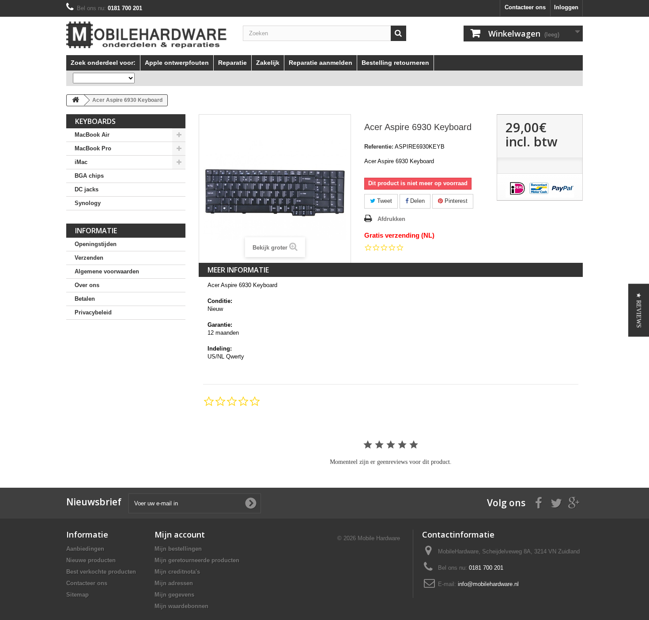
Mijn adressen (174, 583)
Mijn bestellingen (178, 548)
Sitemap (77, 594)
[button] (638, 310)
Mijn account (180, 534)
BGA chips (89, 175)
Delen (416, 201)
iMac (81, 162)
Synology (88, 203)
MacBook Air (92, 134)
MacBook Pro (93, 148)
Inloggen (566, 7)
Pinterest (455, 201)
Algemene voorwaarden (107, 271)
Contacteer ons (525, 7)
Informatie (96, 230)
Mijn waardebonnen (181, 606)
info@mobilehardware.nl (488, 584)
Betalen (85, 298)
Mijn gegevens (174, 594)
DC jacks (86, 189)
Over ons (87, 285)
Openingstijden (96, 244)
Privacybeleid (93, 312)
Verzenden (89, 257)
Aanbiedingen (85, 548)
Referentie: (378, 146)
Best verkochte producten (101, 571)
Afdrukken (391, 219)
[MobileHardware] (148, 35)
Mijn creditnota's (177, 571)
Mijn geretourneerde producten (197, 560)
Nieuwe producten (91, 560)
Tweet (383, 201)
